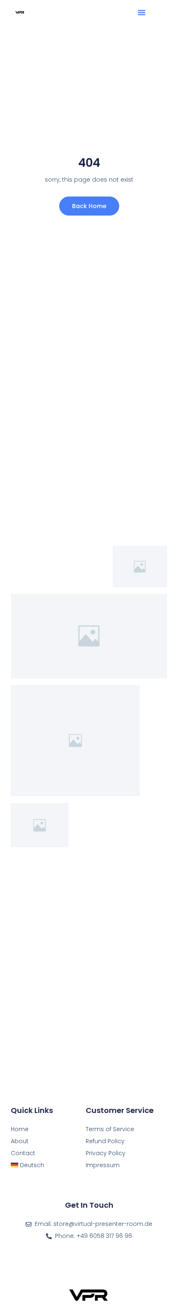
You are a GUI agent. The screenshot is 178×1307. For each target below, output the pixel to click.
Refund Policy (105, 1141)
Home (20, 1129)
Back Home (89, 206)
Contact (23, 1153)
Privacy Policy (105, 1153)
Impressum (103, 1165)
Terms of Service (110, 1129)
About (20, 1141)
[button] (141, 12)
